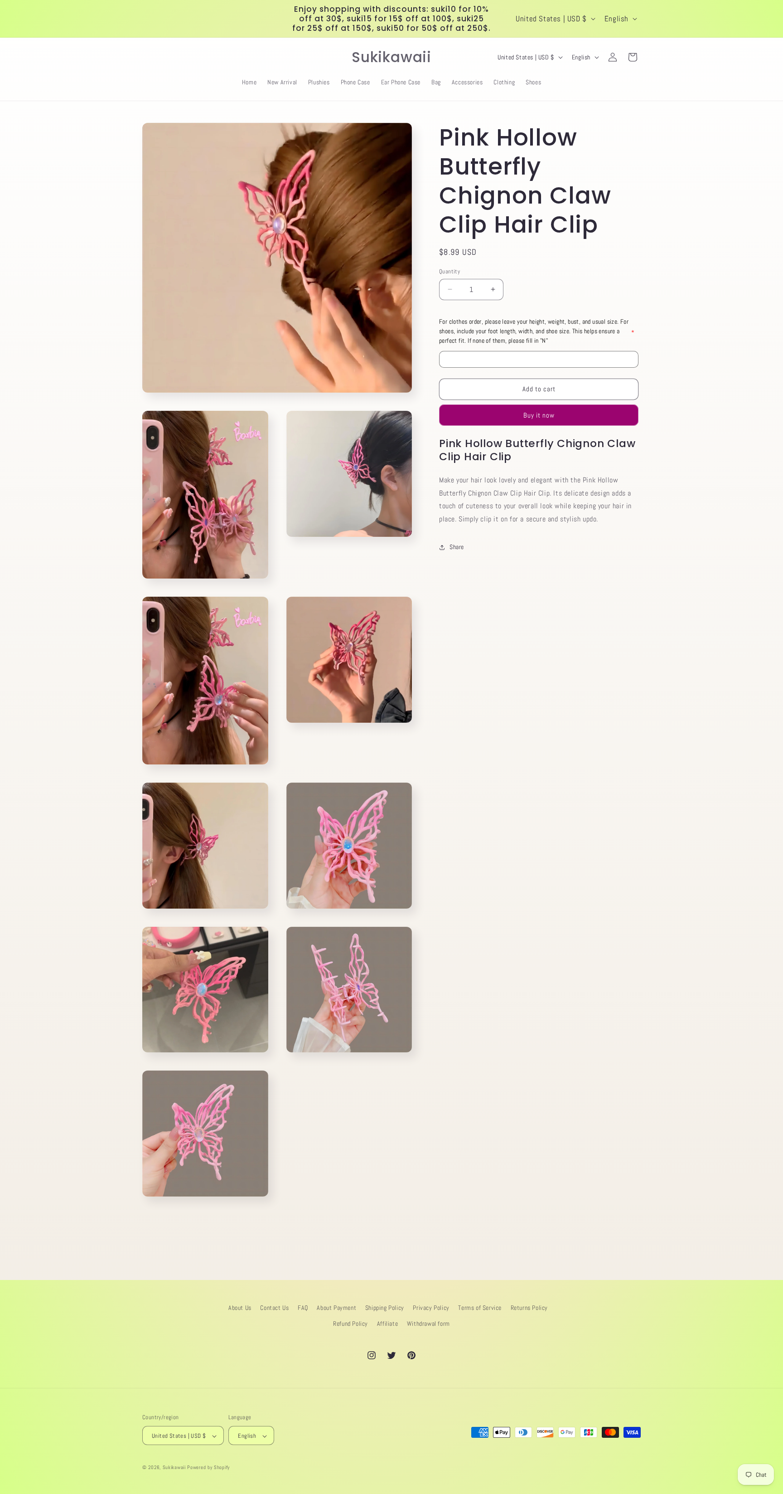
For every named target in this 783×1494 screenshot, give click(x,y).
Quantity (449, 271)
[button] (152, 57)
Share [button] (457, 547)
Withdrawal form (428, 1323)
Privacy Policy (431, 1308)
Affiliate (387, 1323)
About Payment (336, 1308)
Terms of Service (480, 1308)
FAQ (303, 1308)
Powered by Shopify (208, 1468)
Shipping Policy (384, 1308)
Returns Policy (529, 1308)
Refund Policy (350, 1323)
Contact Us (274, 1308)
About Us (239, 1308)
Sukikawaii (174, 1468)
